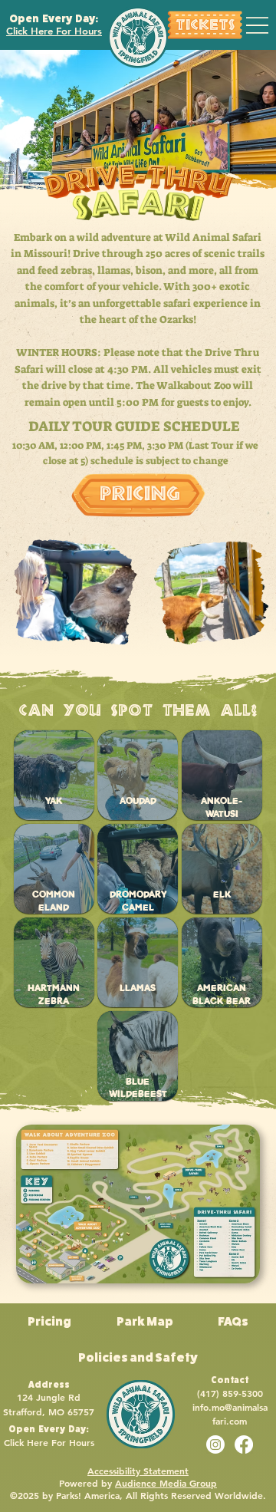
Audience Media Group (166, 1483)
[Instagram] (215, 1444)
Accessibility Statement (138, 1470)
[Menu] (257, 25)
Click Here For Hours (54, 31)
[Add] (204, 25)
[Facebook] (244, 1444)
